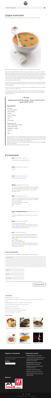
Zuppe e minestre (30, 17)
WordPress (34, 396)
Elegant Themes (23, 396)
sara (13, 232)
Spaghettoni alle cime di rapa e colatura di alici (17, 310)
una (19, 88)
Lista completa (19, 17)
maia (13, 176)
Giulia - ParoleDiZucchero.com (20, 211)
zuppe (32, 87)
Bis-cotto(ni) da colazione (13, 306)
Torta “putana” (16, 297)
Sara (7, 17)
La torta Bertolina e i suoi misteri (14, 311)
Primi (24, 17)
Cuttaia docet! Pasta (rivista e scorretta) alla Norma (19, 304)
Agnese (14, 185)
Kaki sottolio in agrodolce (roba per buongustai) (22, 302)
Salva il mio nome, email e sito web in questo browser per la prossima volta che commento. (24, 281)
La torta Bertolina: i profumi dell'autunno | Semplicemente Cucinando (19, 299)
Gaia (13, 158)
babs (13, 196)
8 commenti (37, 17)
